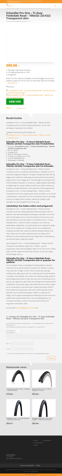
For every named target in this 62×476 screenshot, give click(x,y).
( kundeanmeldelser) (21, 108)
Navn (8, 343)
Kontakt (36, 445)
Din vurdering (9, 330)
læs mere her (13, 83)
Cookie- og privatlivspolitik (27, 465)
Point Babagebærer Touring (25, 308)
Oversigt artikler (47, 440)
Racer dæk (28, 21)
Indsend (51, 358)
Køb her (15, 101)
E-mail (8, 349)
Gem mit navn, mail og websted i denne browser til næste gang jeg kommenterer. (28, 353)
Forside (36, 440)
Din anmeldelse (10, 332)
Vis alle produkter (38, 442)
